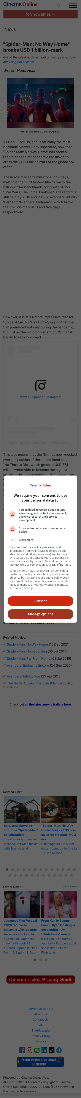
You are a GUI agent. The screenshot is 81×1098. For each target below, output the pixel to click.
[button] (41, 540)
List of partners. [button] (61, 564)
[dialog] (40, 549)
